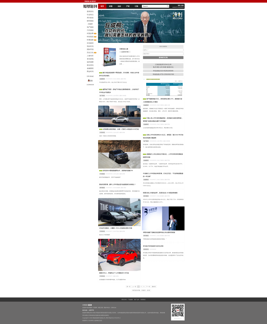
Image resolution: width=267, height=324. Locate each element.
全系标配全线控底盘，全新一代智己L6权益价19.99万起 (121, 129)
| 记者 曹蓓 (116, 95)
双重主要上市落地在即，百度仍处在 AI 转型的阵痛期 (160, 193)
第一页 (128, 286)
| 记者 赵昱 (116, 132)
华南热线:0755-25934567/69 (163, 74)
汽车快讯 (102, 132)
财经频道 (102, 187)
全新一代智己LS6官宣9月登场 (107, 136)
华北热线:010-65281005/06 (163, 71)
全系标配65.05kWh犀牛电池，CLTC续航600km (112, 279)
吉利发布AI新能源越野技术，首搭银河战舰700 (118, 170)
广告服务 (130, 299)
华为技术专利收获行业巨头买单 (153, 246)
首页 (102, 6)
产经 (128, 6)
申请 (89, 305)
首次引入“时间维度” (104, 235)
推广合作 (136, 299)
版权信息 (84, 310)
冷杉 (119, 6)
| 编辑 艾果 (167, 105)
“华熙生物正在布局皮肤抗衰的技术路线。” (154, 239)
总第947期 (125, 52)
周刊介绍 (124, 299)
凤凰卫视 (100, 307)
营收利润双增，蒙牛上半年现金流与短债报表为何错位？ (117, 184)
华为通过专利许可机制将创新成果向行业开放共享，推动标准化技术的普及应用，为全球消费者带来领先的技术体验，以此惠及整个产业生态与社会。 (163, 255)
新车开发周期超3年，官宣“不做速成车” (110, 177)
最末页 (154, 286)
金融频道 (102, 79)
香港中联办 (107, 307)
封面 (110, 6)
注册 (182, 5)
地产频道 (102, 95)
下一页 (148, 286)
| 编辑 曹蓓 (123, 79)
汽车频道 (102, 174)
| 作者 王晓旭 (116, 79)
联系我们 (143, 299)
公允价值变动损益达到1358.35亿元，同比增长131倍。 (158, 128)
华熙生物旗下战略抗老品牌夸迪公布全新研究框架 (159, 232)
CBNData (113, 307)
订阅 (136, 6)
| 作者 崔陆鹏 (116, 187)
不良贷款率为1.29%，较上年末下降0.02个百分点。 (113, 82)
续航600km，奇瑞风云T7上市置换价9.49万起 (114, 273)
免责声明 (91, 310)
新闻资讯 (146, 249)
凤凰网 (95, 307)
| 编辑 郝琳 (122, 132)
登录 (179, 5)
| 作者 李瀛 (116, 231)
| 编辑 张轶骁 (122, 95)
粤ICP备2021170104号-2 (113, 318)
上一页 (134, 286)
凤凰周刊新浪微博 (87, 307)
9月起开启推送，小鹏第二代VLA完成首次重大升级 (115, 228)
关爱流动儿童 (123, 49)
